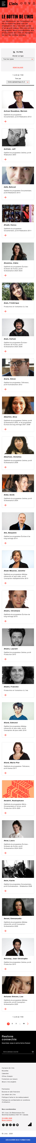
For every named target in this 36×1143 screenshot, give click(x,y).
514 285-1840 (7, 1118)
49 (24, 1023)
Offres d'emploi (7, 1076)
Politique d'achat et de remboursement (15, 1097)
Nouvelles (5, 1071)
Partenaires (6, 1089)
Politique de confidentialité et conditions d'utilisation (16, 1101)
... (20, 1023)
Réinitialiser (18, 67)
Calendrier (5, 1073)
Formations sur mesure (9, 1079)
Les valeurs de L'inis (9, 1094)
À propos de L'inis (8, 1068)
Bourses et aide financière (11, 1092)
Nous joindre (7, 1120)
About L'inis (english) (9, 1082)
